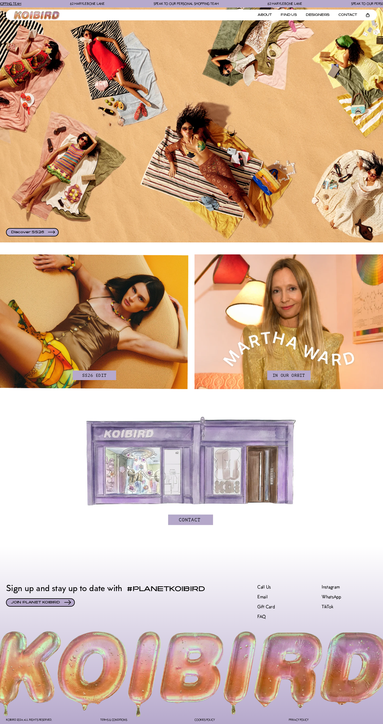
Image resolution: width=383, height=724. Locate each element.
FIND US (289, 15)
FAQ (261, 616)
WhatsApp (331, 597)
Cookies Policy (204, 719)
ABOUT (265, 15)
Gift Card (266, 607)
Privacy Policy (298, 719)
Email (262, 597)
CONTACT (347, 15)
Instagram (331, 587)
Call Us (264, 587)
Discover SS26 (27, 232)
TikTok (327, 607)
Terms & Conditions (113, 719)
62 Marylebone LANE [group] (49, 3)
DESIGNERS (317, 15)
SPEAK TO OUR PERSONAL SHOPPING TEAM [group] (148, 3)
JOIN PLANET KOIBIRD (35, 602)
